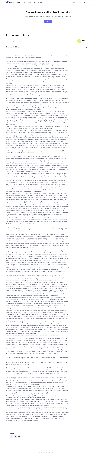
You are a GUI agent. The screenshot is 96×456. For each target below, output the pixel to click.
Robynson (84, 42)
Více (86, 47)
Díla (24, 2)
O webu (18, 2)
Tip (80, 47)
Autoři (29, 2)
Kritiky (34, 2)
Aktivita (40, 2)
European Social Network (51, 452)
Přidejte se (48, 21)
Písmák (11, 2)
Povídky (13, 30)
